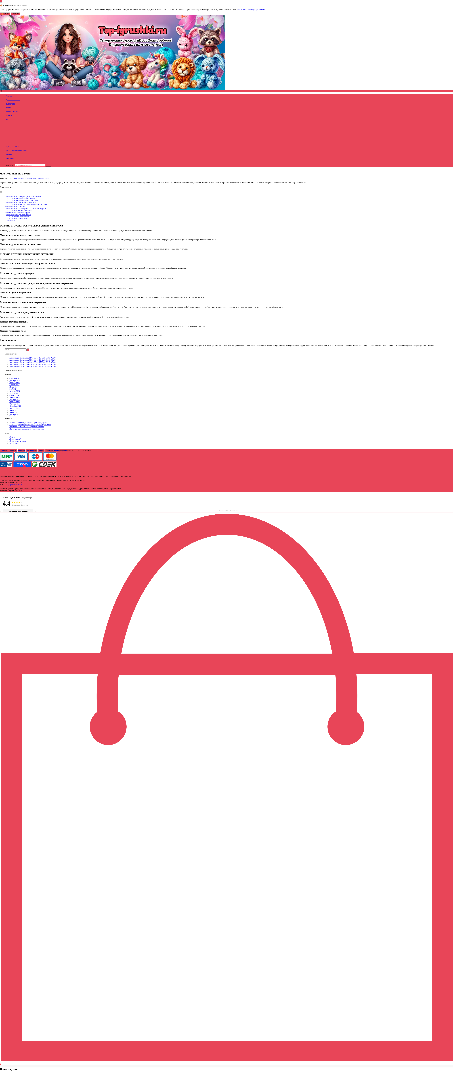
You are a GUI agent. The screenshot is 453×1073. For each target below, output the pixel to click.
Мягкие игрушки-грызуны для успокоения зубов (23, 196)
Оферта (21, 450)
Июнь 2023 (13, 412)
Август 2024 (14, 385)
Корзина (9, 154)
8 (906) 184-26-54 (12, 146)
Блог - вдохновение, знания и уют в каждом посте (28, 179)
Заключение (10, 221)
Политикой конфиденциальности (251, 9)
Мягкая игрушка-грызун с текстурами (24, 198)
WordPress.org (14, 443)
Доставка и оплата (13, 100)
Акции (8, 108)
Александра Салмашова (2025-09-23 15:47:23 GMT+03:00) (32, 358)
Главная (9, 96)
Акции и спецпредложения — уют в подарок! (28, 422)
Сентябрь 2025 (15, 378)
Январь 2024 (14, 397)
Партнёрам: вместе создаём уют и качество (26, 429)
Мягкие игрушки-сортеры (15, 206)
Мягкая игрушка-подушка (20, 217)
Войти (12, 437)
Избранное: (10, 158)
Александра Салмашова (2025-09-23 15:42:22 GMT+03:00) (32, 360)
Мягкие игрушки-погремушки (22, 210)
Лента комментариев (17, 441)
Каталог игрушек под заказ (16, 150)
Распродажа (10, 104)
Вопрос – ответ (12, 111)
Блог (7, 119)
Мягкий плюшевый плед (20, 218)
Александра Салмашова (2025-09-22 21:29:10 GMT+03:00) (32, 366)
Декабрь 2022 (14, 414)
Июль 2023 (13, 410)
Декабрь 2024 (14, 380)
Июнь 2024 (13, 387)
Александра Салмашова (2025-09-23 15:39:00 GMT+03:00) (32, 362)
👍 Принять (5, 14)
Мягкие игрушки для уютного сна (18, 215)
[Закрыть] (1, 1)
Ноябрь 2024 (14, 383)
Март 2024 (13, 393)
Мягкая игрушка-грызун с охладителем (25, 200)
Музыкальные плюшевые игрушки (18, 213)
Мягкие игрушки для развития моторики (21, 202)
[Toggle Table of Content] (2, 192)
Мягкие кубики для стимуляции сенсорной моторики (29, 204)
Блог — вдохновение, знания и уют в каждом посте (30, 425)
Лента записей (15, 439)
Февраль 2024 (15, 395)
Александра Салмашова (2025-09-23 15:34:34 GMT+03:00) (32, 364)
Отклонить (15, 14)
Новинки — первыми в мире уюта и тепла (26, 427)
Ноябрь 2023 (14, 402)
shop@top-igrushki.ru (14, 485)
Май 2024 (13, 389)
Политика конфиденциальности (58, 450)
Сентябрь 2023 (15, 406)
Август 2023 (14, 408)
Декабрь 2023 (14, 400)
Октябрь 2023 (14, 404)
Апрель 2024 (14, 391)
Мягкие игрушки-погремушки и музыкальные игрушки (26, 209)
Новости (9, 115)
